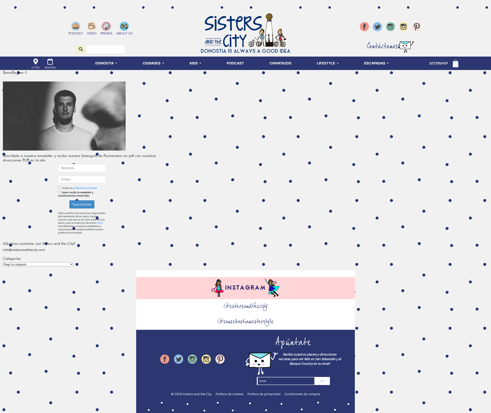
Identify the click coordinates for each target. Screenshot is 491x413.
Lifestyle (326, 63)
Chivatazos (280, 63)
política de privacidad (85, 188)
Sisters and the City (197, 394)
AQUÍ (99, 223)
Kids (194, 63)
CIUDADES (152, 63)
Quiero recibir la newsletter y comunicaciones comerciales (75, 194)
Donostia (105, 63)
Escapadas (375, 63)
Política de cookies (230, 394)
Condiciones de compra (302, 394)
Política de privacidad (264, 394)
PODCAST (235, 63)
